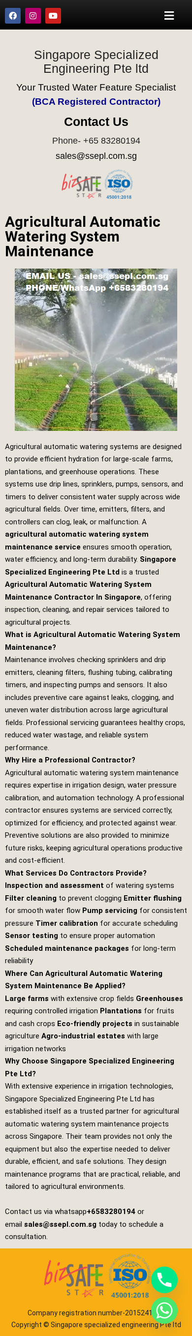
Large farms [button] (27, 998)
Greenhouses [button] (159, 998)
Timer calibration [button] (66, 923)
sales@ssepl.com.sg (96, 156)
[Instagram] (33, 16)
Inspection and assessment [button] (54, 885)
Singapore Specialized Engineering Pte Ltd (73, 1098)
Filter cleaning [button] (31, 898)
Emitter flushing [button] (153, 898)
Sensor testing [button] (31, 935)
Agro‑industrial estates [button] (83, 1036)
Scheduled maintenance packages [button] (67, 948)
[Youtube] (53, 16)
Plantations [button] (121, 1010)
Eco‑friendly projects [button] (94, 1023)
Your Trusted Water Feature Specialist (96, 87)
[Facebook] (13, 16)
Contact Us (96, 121)
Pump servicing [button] (109, 910)
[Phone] (164, 1280)
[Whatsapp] (164, 1310)
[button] (169, 15)
